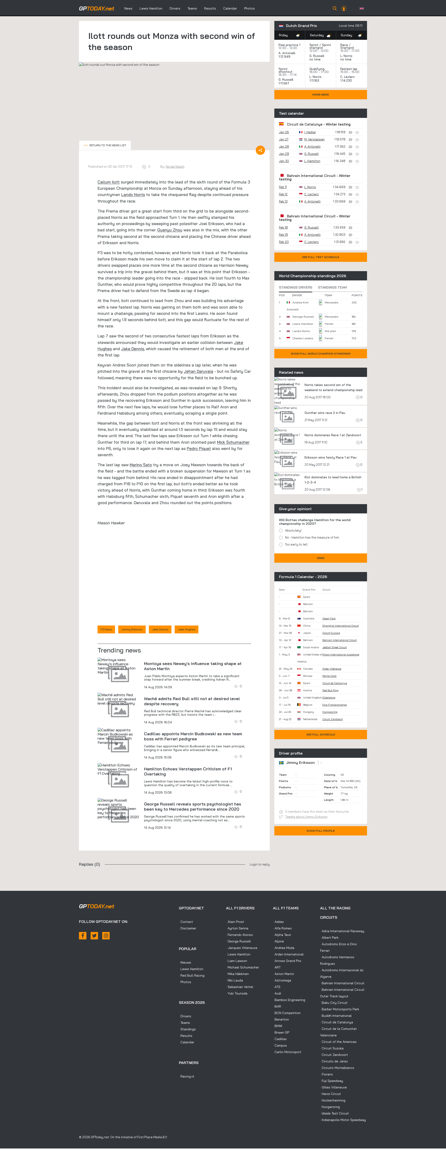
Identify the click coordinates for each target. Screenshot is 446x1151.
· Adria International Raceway (342, 931)
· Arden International (288, 954)
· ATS (276, 987)
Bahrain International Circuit (311, 175)
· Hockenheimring (332, 1100)
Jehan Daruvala (198, 371)
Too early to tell (296, 544)
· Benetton (281, 1019)
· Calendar (186, 1042)
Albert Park (329, 618)
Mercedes (331, 302)
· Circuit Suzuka (332, 1048)
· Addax (278, 922)
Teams (192, 8)
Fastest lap (348, 69)
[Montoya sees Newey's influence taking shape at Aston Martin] (118, 666)
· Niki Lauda (234, 980)
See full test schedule (320, 257)
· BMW (277, 1026)
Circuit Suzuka (331, 633)
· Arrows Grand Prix (287, 961)
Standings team (332, 287)
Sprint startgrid (320, 46)
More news (320, 94)
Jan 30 (284, 161)
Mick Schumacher (233, 442)
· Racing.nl (186, 1076)
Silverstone (328, 697)
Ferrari (329, 324)
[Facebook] (82, 935)
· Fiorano (326, 1074)
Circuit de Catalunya (304, 124)
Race (344, 45)
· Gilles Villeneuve (333, 1087)
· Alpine (278, 941)
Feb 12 (283, 194)
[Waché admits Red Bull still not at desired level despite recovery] (118, 699)
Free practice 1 (289, 45)
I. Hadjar (310, 132)
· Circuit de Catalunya (336, 1022)
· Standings (187, 1029)
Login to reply (260, 864)
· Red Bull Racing (191, 975)
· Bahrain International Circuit (342, 983)
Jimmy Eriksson (132, 629)
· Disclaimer (187, 928)
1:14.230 (346, 80)
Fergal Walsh (175, 166)
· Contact (186, 922)
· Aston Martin (283, 974)
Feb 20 (284, 242)
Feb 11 (283, 187)
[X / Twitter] (94, 935)
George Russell (303, 316)
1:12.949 (285, 56)
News (128, 8)
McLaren (330, 331)
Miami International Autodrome (340, 654)
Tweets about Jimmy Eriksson (306, 816)
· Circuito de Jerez (334, 1061)
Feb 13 (283, 201)
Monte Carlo (329, 676)
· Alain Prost (235, 922)
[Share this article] (260, 150)
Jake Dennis (132, 348)
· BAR (277, 1006)
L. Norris (346, 56)
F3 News (106, 629)
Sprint (313, 45)
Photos (249, 8)
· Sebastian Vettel (239, 987)
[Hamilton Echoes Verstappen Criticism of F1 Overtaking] (118, 769)
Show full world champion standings (321, 353)
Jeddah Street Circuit (334, 647)
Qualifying (317, 69)
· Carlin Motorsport (287, 1052)
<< (105, 145)
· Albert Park (329, 937)
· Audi (277, 993)
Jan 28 (284, 146)
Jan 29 (284, 154)
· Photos (185, 982)
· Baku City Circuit (334, 1003)
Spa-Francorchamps (334, 704)
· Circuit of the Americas (338, 1042)
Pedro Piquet (199, 448)
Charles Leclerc (302, 338)
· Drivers (185, 1016)
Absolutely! (293, 530)
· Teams (184, 1023)
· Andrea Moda (283, 948)
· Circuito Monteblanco (337, 1068)
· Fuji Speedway (331, 1081)
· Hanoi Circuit (330, 1094)
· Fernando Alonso (239, 935)
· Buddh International (336, 1016)
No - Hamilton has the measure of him (312, 537)
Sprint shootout (285, 70)
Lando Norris (133, 194)
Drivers (175, 8)
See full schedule (320, 734)
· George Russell (238, 941)
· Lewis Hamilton (191, 969)
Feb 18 (283, 227)
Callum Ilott (109, 182)
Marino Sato (141, 464)
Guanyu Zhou (169, 229)
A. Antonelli (287, 53)
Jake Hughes (186, 629)
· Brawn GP (281, 1032)
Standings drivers (295, 287)
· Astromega (282, 980)
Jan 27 (284, 139)
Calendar (230, 8)
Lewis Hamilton (151, 8)
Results (210, 8)
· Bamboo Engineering (289, 1000)
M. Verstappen (314, 139)
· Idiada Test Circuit (334, 1113)
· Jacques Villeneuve (241, 948)
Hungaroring (330, 712)
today (96, 8)
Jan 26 (284, 132)
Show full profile (321, 830)
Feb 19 (283, 234)
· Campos (280, 1045)
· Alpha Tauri (282, 935)
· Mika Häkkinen (237, 974)
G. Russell (316, 56)
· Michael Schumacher (242, 967)
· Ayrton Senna (237, 928)
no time (315, 59)
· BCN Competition (287, 1013)
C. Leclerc (347, 77)
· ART (277, 967)
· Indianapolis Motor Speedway (343, 1120)
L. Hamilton (312, 161)
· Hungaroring (330, 1107)
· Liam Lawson (236, 961)
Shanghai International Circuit (340, 625)
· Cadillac (280, 1039)
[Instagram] (106, 935)
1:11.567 (284, 83)
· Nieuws (185, 962)
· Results (185, 1036)
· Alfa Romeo (282, 928)
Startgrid (347, 48)
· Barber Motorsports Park (339, 1009)
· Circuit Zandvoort (334, 1055)
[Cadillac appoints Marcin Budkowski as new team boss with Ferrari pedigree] (118, 736)
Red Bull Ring (330, 690)
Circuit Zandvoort (332, 719)
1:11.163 (314, 80)
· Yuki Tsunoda (236, 993)
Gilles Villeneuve (331, 668)
